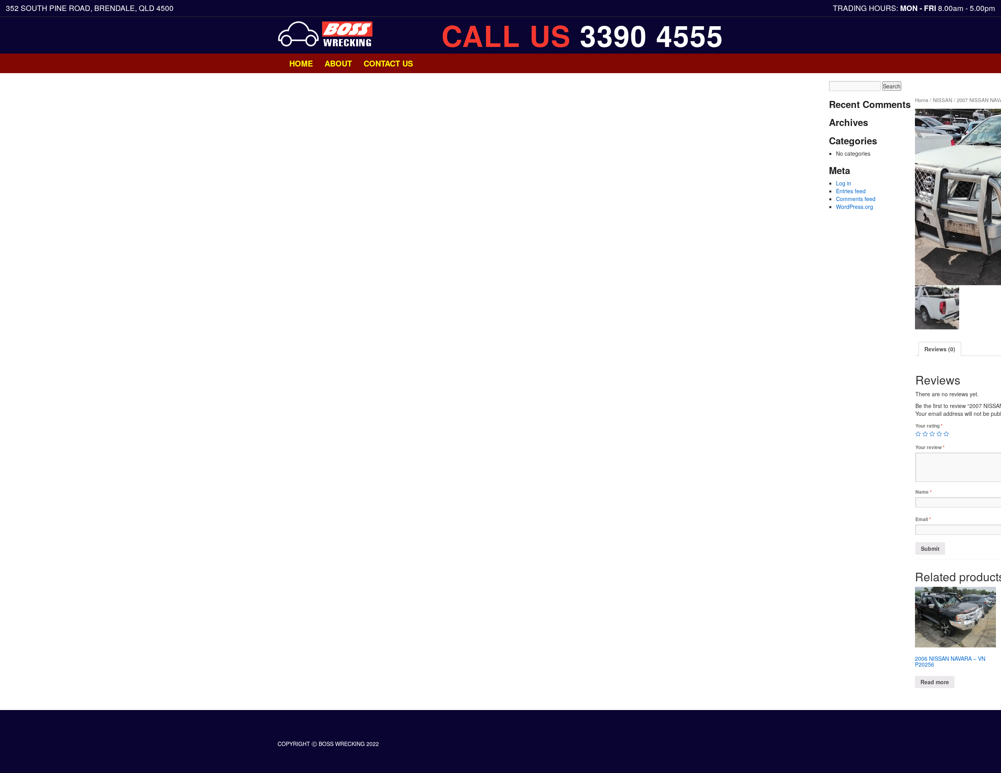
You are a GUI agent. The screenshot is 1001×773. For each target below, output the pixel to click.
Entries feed (851, 191)
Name (923, 492)
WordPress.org (854, 206)
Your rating (929, 425)
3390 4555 (651, 35)
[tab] (939, 349)
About (338, 63)
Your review (930, 447)
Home (301, 63)
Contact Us (388, 63)
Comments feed (855, 199)
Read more (934, 682)
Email (923, 519)
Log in (843, 183)
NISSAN (942, 100)
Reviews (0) (939, 349)
